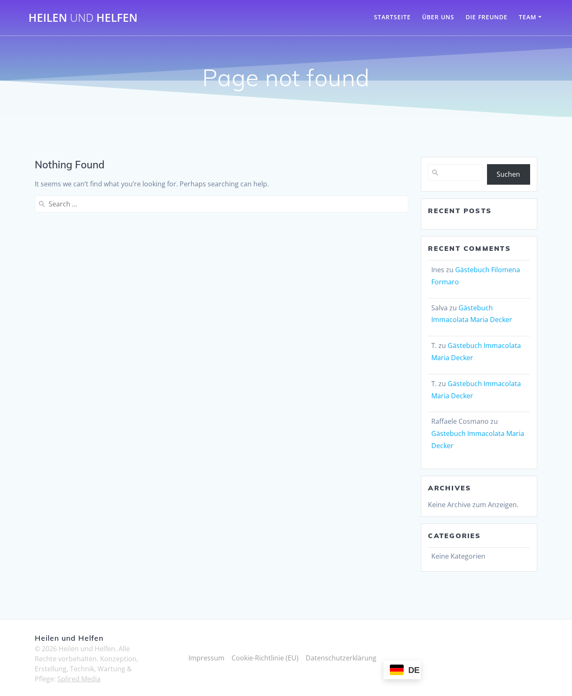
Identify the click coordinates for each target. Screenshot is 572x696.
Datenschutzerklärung (341, 657)
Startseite (392, 17)
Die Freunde (487, 17)
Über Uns (438, 17)
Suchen (508, 174)
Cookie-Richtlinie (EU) (265, 657)
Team (527, 17)
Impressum (206, 657)
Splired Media (78, 678)
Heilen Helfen (82, 18)
